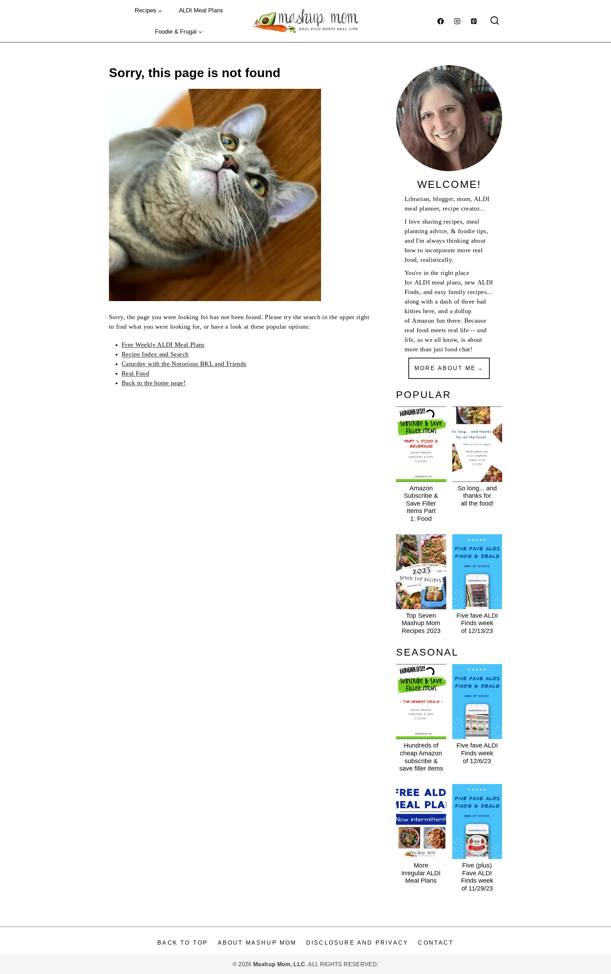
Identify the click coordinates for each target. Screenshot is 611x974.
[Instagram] (457, 21)
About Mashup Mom (257, 943)
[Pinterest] (473, 21)
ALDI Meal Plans (201, 10)
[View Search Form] (494, 21)
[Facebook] (440, 21)
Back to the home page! (154, 382)
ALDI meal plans (437, 282)
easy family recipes (461, 291)
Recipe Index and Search (155, 354)
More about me (445, 368)
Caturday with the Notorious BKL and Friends (184, 363)
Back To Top (182, 943)
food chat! (458, 349)
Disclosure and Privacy (357, 943)
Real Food (135, 373)
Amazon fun (428, 320)
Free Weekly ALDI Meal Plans (163, 344)
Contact (435, 943)
